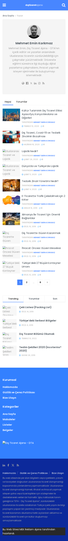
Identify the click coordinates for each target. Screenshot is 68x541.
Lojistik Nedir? (30, 151)
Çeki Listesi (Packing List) (35, 307)
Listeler (7, 424)
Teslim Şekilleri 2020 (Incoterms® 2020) (40, 348)
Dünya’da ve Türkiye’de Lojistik (40, 166)
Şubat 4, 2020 (30, 189)
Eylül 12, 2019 (29, 256)
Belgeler (8, 430)
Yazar (20, 15)
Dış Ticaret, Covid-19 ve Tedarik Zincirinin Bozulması (41, 134)
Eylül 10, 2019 (29, 275)
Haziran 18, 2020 (31, 144)
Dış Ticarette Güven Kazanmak (41, 233)
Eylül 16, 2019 (29, 226)
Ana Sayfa (8, 15)
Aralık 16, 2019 (30, 208)
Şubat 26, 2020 (30, 159)
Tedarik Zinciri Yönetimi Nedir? (40, 181)
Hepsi (8, 101)
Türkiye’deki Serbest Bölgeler (37, 320)
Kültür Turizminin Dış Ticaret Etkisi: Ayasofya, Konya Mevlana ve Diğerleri (42, 114)
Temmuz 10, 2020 (31, 126)
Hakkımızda (10, 387)
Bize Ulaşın (9, 397)
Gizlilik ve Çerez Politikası (19, 392)
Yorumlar (21, 101)
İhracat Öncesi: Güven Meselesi (41, 248)
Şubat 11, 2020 (30, 174)
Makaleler (9, 419)
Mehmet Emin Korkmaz (44, 122)
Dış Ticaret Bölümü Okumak (36, 334)
